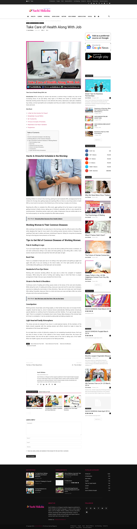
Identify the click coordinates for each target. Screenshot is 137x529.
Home (27, 20)
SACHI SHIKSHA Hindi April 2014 (97, 411)
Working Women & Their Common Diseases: (39, 138)
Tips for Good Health (39, 20)
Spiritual (47, 16)
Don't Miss (88, 192)
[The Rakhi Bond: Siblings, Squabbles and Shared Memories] (53, 401)
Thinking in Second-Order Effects (34, 408)
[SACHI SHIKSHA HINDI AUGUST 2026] (89, 126)
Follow (109, 154)
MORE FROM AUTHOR (44, 392)
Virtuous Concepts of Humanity (36, 121)
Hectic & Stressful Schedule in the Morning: (39, 136)
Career (40, 16)
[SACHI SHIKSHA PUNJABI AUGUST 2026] (89, 118)
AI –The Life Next (76, 365)
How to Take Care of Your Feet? (37, 343)
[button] (109, 16)
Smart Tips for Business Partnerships (94, 95)
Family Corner (48, 406)
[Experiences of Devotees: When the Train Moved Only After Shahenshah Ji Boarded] (89, 110)
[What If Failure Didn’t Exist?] (98, 226)
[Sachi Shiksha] (35, 506)
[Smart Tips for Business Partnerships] (98, 85)
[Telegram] (104, 3)
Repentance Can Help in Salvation (37, 124)
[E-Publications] (59, 482)
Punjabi (58, 1)
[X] (107, 3)
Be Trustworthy (32, 119)
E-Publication (88, 306)
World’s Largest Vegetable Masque (98, 356)
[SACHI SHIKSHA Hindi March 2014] (98, 300)
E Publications (52, 1)
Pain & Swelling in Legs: (35, 142)
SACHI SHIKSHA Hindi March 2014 (98, 309)
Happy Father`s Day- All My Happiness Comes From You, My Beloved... (97, 277)
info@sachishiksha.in (60, 519)
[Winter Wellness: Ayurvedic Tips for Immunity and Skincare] (59, 475)
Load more (97, 139)
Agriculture (82, 16)
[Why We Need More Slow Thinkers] (98, 186)
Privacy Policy (95, 1)
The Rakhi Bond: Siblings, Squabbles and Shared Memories (41, 475)
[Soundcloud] (102, 3)
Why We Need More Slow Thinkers (98, 195)
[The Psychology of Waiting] (98, 206)
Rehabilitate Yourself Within (35, 116)
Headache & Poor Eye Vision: (36, 145)
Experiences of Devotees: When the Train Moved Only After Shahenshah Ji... (102, 110)
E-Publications (68, 480)
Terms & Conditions (104, 1)
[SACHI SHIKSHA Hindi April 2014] (98, 403)
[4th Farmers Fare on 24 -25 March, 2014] (98, 375)
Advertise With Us (68, 1)
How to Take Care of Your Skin (52, 343)
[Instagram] (91, 3)
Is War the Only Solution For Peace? (38, 113)
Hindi (62, 1)
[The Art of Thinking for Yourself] (30, 483)
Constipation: (33, 148)
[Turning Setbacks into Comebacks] (30, 490)
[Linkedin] (94, 3)
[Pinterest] (99, 3)
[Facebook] (89, 3)
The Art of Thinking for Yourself (43, 481)
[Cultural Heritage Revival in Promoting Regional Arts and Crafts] (59, 490)
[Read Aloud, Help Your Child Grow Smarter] (89, 133)
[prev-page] (27, 413)
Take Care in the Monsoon (65, 343)
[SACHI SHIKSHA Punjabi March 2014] (98, 323)
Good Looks (55, 16)
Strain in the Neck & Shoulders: (37, 147)
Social (90, 16)
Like (110, 150)
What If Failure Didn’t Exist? (95, 235)
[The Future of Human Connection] (98, 247)
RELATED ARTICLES (32, 392)
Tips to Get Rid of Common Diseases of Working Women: (42, 140)
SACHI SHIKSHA (38, 526)
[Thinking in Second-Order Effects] (34, 401)
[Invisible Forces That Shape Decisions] (72, 401)
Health (33, 16)
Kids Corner (72, 16)
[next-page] (30, 413)
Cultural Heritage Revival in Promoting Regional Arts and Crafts (72, 490)
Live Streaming (77, 1)
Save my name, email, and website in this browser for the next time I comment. (48, 451)
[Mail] (96, 3)
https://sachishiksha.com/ (42, 374)
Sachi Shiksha (30, 30)
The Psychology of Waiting (95, 215)
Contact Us (83, 1)
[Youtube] (109, 3)
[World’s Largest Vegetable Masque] (98, 347)
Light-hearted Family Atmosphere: (38, 150)
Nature (64, 16)
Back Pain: (32, 143)
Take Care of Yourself (31, 345)
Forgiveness (31, 127)
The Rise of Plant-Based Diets (34, 365)
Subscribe (108, 170)
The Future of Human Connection (97, 255)
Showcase (41, 23)
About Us (89, 1)
